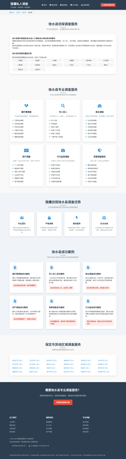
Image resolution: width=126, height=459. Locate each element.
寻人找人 (49, 425)
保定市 (24, 12)
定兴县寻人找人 (34, 364)
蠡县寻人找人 (85, 368)
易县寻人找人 (51, 368)
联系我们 (12, 432)
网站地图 (86, 432)
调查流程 (86, 425)
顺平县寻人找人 (103, 368)
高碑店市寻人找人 (104, 372)
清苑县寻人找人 (86, 360)
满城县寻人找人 (69, 360)
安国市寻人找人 (86, 372)
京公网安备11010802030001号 (40, 446)
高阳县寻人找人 (69, 364)
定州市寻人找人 (69, 372)
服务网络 (86, 5)
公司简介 (12, 422)
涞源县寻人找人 (103, 364)
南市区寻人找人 (52, 360)
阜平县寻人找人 (17, 364)
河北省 (18, 12)
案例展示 (65, 5)
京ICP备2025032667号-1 (18, 446)
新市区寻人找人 (17, 360)
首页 (45, 5)
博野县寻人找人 (17, 372)
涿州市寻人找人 (52, 372)
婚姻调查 (49, 422)
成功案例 (86, 428)
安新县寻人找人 (34, 368)
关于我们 (75, 5)
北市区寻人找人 (34, 360)
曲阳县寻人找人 (69, 368)
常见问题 (86, 422)
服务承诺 (12, 425)
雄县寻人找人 (33, 372)
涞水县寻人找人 (103, 360)
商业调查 (49, 428)
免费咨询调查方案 (108, 5)
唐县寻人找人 (51, 364)
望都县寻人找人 (17, 368)
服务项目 (54, 5)
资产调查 (49, 432)
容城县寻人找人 (86, 364)
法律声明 (12, 428)
